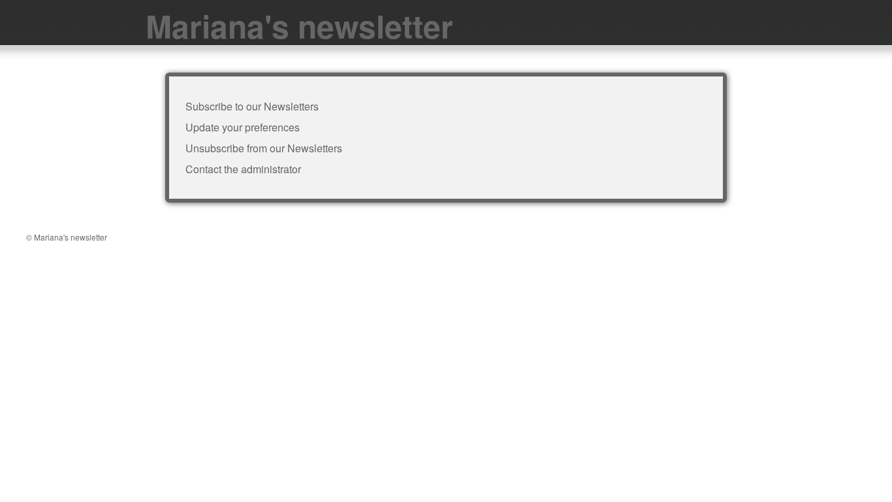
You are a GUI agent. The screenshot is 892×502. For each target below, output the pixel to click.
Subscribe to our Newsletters (252, 106)
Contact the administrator (243, 168)
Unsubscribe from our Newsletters (263, 148)
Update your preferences (242, 127)
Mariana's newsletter (299, 25)
